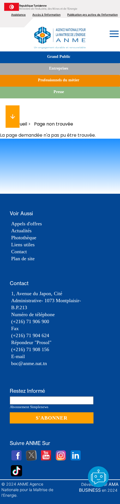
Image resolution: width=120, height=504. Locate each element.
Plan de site (23, 258)
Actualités (21, 230)
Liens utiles (23, 244)
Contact (19, 251)
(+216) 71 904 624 (30, 335)
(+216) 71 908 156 (30, 349)
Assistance (18, 14)
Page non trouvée (53, 124)
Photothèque (23, 237)
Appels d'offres (26, 223)
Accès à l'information (46, 14)
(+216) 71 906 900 (30, 321)
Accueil (19, 124)
